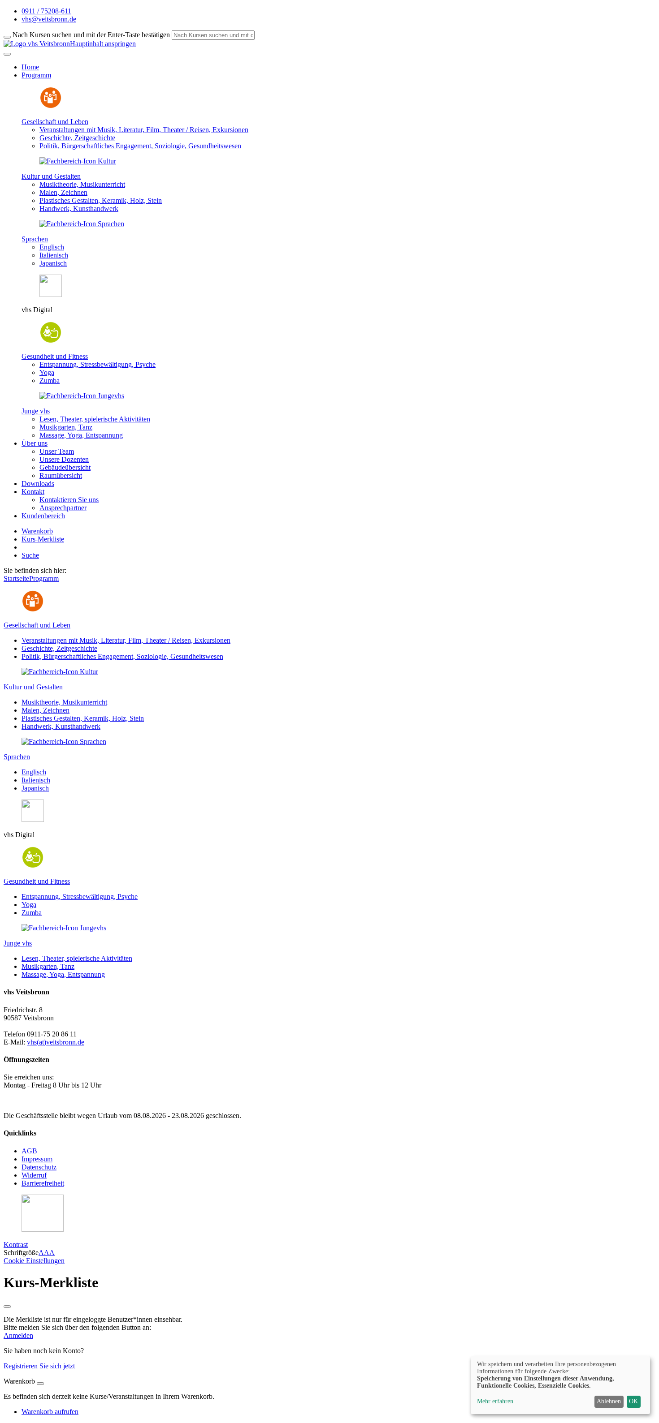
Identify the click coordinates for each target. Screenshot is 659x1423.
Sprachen (35, 239)
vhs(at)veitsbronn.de (55, 1042)
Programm (44, 578)
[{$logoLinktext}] (37, 43)
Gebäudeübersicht (65, 467)
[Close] (40, 1383)
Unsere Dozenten (64, 459)
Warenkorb (37, 531)
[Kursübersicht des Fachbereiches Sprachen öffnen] (81, 224)
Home (30, 67)
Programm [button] (36, 75)
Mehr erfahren (495, 1401)
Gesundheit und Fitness (55, 356)
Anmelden (18, 1335)
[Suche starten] (7, 37)
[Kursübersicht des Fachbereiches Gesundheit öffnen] (50, 341)
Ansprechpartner (63, 508)
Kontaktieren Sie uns (69, 499)
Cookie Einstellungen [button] (34, 1260)
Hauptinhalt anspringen (103, 43)
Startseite (16, 578)
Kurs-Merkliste (43, 539)
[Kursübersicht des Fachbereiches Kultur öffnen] (77, 161)
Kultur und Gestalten (51, 176)
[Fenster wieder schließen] (7, 1306)
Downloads (38, 483)
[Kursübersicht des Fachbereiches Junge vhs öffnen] (81, 396)
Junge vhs (36, 411)
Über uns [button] (35, 443)
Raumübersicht (60, 475)
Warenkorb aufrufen (50, 1411)
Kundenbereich (43, 516)
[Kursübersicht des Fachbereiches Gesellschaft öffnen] (50, 106)
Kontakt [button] (33, 491)
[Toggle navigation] (7, 54)
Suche (30, 555)
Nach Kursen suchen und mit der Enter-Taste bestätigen (91, 35)
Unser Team (56, 451)
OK (633, 1401)
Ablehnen (609, 1401)
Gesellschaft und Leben (55, 121)
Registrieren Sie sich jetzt (39, 1366)
